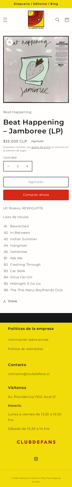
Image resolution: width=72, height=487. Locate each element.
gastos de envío (41, 147)
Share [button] (12, 301)
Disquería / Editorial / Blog (32, 478)
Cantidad (9, 157)
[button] (5, 19)
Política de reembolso (25, 349)
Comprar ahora (36, 195)
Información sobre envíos (28, 340)
